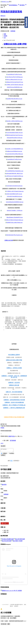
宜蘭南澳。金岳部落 (14, 382)
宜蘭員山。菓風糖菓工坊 (14, 362)
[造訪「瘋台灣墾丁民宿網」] (17, 540)
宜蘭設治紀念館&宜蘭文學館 (15, 44)
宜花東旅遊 (13, 440)
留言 (13, 436)
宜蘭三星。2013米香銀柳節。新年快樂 (14, 397)
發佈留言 (3, 455)
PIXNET (7, 604)
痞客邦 (10, 436)
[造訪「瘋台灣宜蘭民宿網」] (7, 539)
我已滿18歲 (3, 624)
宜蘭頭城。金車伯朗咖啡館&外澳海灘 (14, 399)
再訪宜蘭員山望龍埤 (14, 354)
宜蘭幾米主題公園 (14, 385)
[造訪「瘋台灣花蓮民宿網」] (19, 539)
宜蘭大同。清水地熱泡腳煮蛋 (14, 392)
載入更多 (3, 446)
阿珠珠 (2, 427)
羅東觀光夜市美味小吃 (14, 373)
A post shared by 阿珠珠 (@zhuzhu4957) (14, 582)
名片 (5, 37)
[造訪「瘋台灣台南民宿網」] (6, 540)
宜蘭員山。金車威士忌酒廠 (14, 368)
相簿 (5, 34)
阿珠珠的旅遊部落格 (11, 11)
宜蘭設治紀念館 (8, 240)
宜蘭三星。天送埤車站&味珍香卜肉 (14, 394)
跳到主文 (3, 15)
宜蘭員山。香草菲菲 (14, 365)
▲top (2, 443)
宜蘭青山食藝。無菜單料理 (14, 357)
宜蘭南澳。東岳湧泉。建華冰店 (14, 380)
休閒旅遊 (12, 31)
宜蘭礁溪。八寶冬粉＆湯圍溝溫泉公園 (14, 407)
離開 (9, 624)
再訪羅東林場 (14, 370)
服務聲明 (16, 606)
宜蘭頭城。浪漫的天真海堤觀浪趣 (14, 402)
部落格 (5, 35)
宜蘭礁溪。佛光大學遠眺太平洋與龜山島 (14, 405)
